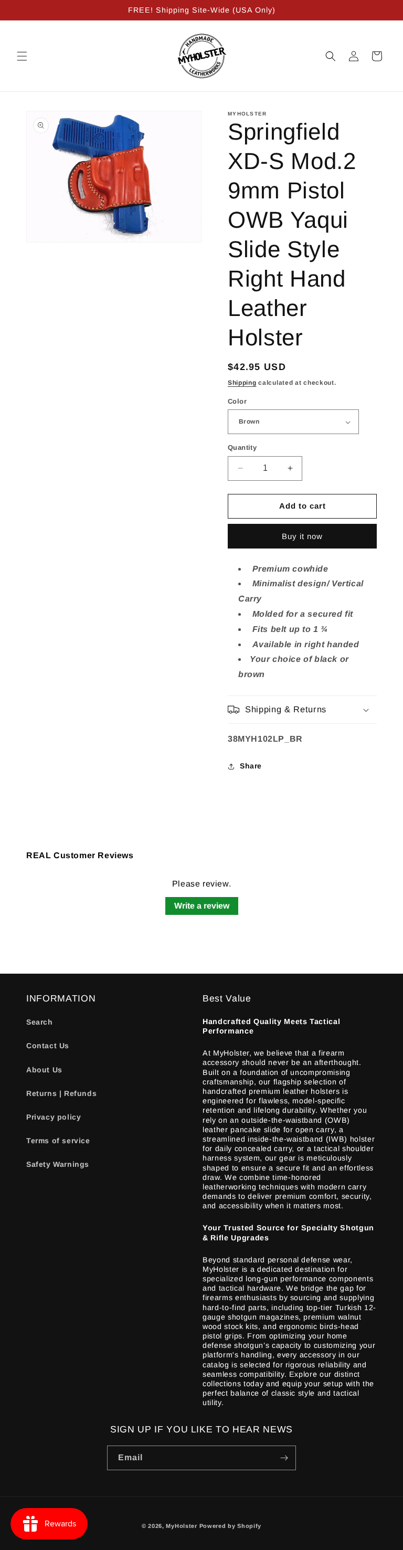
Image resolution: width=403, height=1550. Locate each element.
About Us (44, 1070)
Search (39, 1022)
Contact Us (47, 1045)
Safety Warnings (57, 1164)
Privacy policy (53, 1117)
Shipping (242, 382)
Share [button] (251, 766)
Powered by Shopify (230, 1526)
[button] (22, 56)
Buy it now (302, 536)
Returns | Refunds (61, 1093)
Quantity (242, 447)
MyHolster (181, 1526)
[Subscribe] (283, 1458)
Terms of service (58, 1140)
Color (237, 401)
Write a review (201, 905)
